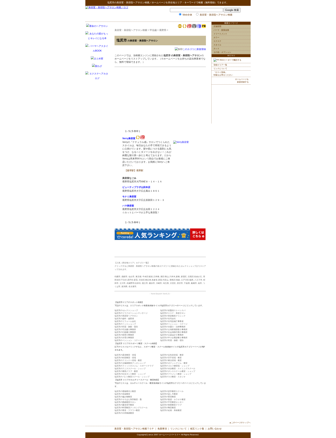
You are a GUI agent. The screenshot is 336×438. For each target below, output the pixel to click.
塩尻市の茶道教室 (168, 397)
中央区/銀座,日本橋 (151, 276)
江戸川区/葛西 (187, 280)
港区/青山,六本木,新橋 (170, 276)
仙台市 (131, 276)
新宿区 (184, 276)
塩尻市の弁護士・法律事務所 (173, 327)
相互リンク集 (197, 428)
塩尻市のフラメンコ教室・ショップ (175, 374)
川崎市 (159, 283)
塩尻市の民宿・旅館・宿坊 (126, 327)
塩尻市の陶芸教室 (168, 408)
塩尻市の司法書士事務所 (125, 329)
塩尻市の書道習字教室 (124, 405)
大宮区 (173, 283)
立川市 (122, 283)
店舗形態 (217, 26)
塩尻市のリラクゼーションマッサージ (131, 313)
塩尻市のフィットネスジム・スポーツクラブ (134, 366)
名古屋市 (132, 286)
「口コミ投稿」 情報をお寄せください (223, 73)
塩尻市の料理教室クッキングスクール (131, 408)
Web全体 (187, 14)
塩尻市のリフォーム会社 (125, 321)
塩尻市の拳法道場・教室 (171, 360)
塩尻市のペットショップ (125, 324)
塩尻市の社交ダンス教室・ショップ (130, 374)
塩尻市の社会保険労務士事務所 (173, 332)
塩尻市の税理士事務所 (124, 335)
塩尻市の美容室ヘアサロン (126, 316)
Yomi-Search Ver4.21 (160, 294)
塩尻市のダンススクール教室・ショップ (177, 371)
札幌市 (117, 276)
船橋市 (194, 283)
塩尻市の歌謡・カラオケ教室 (173, 399)
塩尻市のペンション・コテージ (173, 324)
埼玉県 (166, 283)
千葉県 (187, 283)
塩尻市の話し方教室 (169, 394)
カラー (216, 37)
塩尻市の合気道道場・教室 (172, 355)
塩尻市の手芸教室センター (172, 402)
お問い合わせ (215, 428)
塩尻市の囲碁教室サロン (125, 402)
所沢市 (180, 283)
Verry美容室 (128, 138)
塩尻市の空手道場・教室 (171, 358)
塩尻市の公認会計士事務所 (172, 335)
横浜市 (152, 283)
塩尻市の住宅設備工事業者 (172, 321)
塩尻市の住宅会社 (168, 318)
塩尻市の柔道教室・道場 (125, 355)
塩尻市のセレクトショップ (126, 310)
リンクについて (220, 68)
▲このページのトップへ (240, 422)
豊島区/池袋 (175, 280)
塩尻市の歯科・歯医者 (124, 318)
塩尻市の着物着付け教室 (125, 391)
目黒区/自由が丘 (195, 276)
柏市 (200, 283)
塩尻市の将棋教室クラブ (171, 405)
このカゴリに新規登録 (194, 49)
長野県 (162, 30)
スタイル (217, 45)
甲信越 (153, 30)
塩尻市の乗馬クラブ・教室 (126, 371)
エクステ (217, 41)
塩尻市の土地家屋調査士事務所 (173, 329)
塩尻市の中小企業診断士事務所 (173, 338)
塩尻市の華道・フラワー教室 (127, 410)
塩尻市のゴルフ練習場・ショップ (174, 366)
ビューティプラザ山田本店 (136, 187)
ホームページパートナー (169, 435)
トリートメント (220, 34)
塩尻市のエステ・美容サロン (173, 313)
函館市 (124, 276)
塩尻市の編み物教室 (123, 397)
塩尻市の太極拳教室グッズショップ (130, 363)
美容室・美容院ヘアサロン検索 (133, 2)
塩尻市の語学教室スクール (172, 391)
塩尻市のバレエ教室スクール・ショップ (132, 377)
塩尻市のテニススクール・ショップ (130, 368)
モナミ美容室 (129, 196)
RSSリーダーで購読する (230, 60)
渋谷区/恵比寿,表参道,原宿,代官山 (153, 280)
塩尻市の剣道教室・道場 (125, 358)
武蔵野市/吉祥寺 (134, 283)
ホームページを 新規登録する (242, 80)
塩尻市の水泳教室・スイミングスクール (177, 368)
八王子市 (198, 280)
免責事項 (162, 428)
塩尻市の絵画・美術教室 (171, 410)
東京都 (138, 276)
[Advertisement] (155, 100)
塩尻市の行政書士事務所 (125, 332)
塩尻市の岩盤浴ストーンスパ (173, 310)
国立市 (145, 283)
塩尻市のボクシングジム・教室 (173, 363)
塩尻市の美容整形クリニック (173, 316)
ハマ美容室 (128, 205)
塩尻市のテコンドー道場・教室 (128, 360)
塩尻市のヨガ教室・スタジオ (173, 377)
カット (216, 48)
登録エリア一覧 (220, 65)
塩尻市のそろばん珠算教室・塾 (128, 399)
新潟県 (124, 286)
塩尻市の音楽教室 (122, 394)
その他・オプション (222, 52)
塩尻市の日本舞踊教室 (124, 413)
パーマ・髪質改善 (221, 30)
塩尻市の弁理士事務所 (124, 338)
